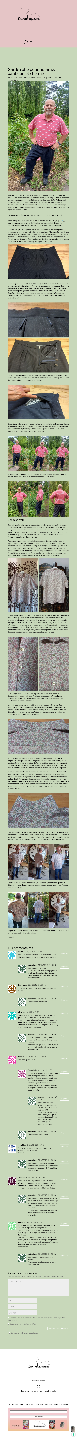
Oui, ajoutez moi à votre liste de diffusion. (24, 1333)
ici (62, 220)
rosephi (21, 1145)
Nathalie (14, 77)
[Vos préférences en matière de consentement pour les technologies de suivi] (73, 1434)
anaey (20, 1222)
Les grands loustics (50, 77)
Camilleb (21, 985)
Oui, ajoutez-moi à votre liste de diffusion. (23, 1324)
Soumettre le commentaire (58, 1328)
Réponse (64, 953)
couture (39, 77)
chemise (32, 77)
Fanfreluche (32, 1070)
